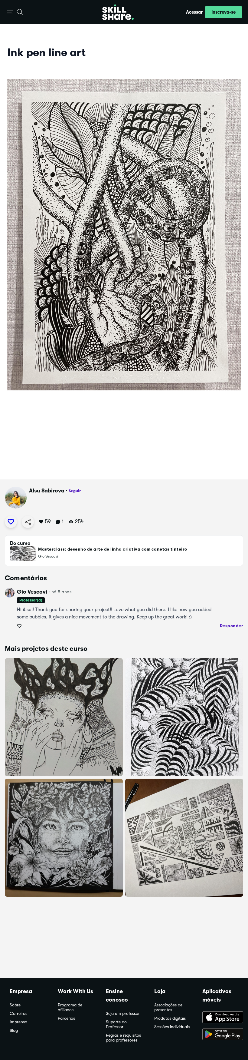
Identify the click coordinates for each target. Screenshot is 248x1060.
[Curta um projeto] (11, 522)
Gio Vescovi (32, 592)
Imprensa (18, 1022)
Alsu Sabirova (46, 491)
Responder (231, 625)
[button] (10, 12)
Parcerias (66, 1018)
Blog (14, 1030)
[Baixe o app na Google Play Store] (220, 1035)
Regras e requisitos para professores (123, 1037)
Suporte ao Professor (116, 1024)
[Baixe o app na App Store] (220, 1018)
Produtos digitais (170, 1018)
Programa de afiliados (70, 1007)
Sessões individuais (172, 1027)
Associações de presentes (168, 1007)
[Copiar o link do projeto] (28, 522)
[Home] (118, 12)
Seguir (75, 491)
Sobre (15, 1005)
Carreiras (18, 1013)
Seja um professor (123, 1013)
